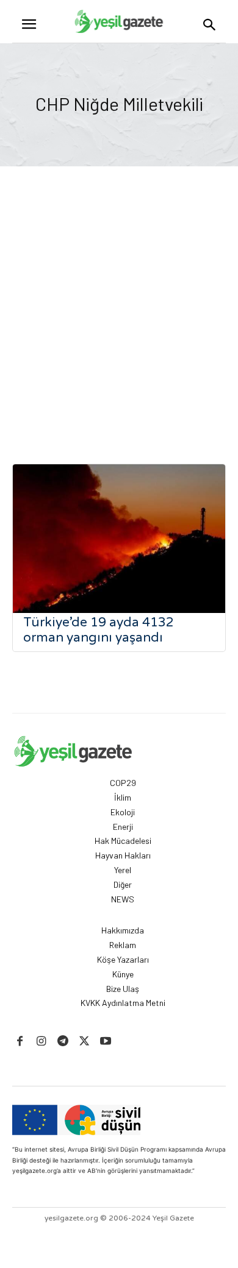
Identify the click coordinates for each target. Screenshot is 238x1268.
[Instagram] (41, 1041)
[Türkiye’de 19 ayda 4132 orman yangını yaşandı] (119, 538)
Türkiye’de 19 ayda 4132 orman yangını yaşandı (98, 630)
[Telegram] (62, 1041)
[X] (84, 1041)
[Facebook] (19, 1041)
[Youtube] (106, 1041)
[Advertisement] (119, 318)
